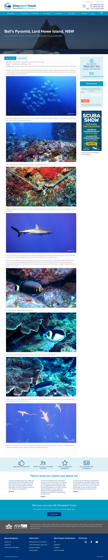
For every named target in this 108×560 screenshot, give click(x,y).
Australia (21, 36)
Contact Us (100, 2)
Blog (92, 13)
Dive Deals (24, 13)
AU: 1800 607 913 (97, 4)
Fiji (55, 542)
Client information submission (38, 545)
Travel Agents (33, 550)
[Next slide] (103, 489)
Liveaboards (58, 13)
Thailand (56, 547)
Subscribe (89, 2)
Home (6, 36)
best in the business (45, 528)
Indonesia (57, 545)
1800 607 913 (92, 66)
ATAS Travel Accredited (11, 547)
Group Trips (35, 13)
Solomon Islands (59, 550)
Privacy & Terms (100, 556)
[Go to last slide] (5, 489)
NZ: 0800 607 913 (97, 6)
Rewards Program (34, 547)
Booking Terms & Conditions (38, 542)
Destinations (11, 13)
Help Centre (71, 13)
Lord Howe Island (31, 36)
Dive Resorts (46, 13)
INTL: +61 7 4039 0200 (95, 8)
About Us (84, 13)
